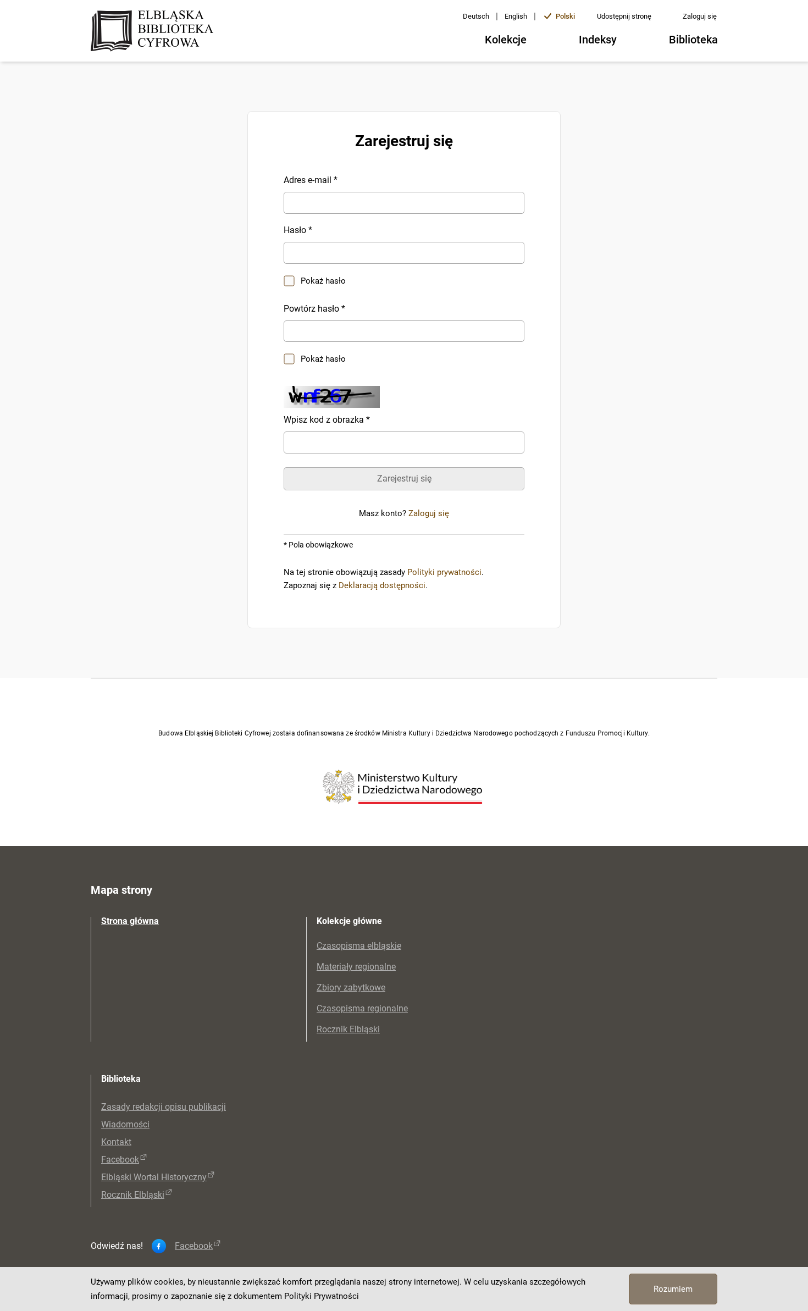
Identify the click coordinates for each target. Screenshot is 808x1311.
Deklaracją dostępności (382, 585)
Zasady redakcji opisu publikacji (163, 1107)
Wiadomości (125, 1124)
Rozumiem (673, 1289)
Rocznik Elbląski (348, 1029)
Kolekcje (506, 39)
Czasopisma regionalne (362, 1008)
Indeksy (598, 39)
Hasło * (298, 230)
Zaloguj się (700, 16)
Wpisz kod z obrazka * (327, 419)
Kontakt (116, 1142)
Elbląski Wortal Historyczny (154, 1177)
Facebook (120, 1159)
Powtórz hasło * (314, 308)
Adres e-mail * (310, 180)
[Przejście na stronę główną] (155, 31)
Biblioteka (693, 39)
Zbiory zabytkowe (351, 987)
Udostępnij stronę (624, 16)
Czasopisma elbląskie (359, 946)
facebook (194, 1246)
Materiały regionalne (356, 966)
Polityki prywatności (444, 572)
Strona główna (130, 921)
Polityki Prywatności (321, 1296)
